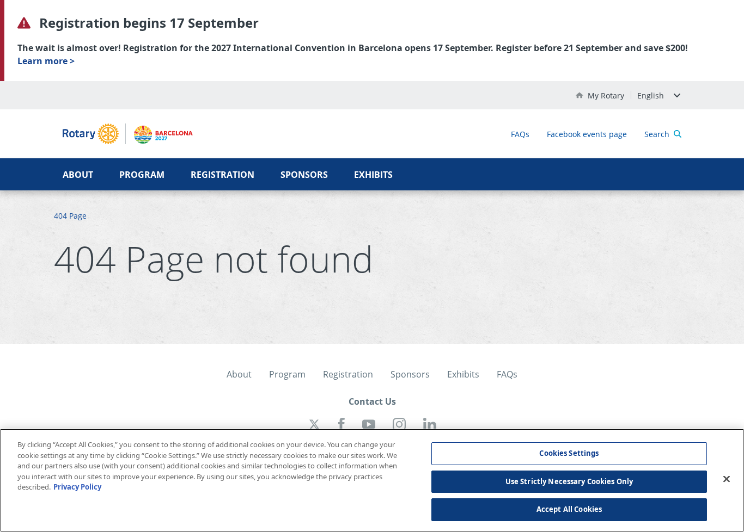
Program (141, 175)
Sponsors (304, 175)
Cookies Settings (569, 453)
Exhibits (373, 175)
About (78, 175)
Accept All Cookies (569, 509)
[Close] (727, 479)
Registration (222, 175)
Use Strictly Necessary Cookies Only (569, 481)
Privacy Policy (77, 487)
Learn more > (46, 61)
